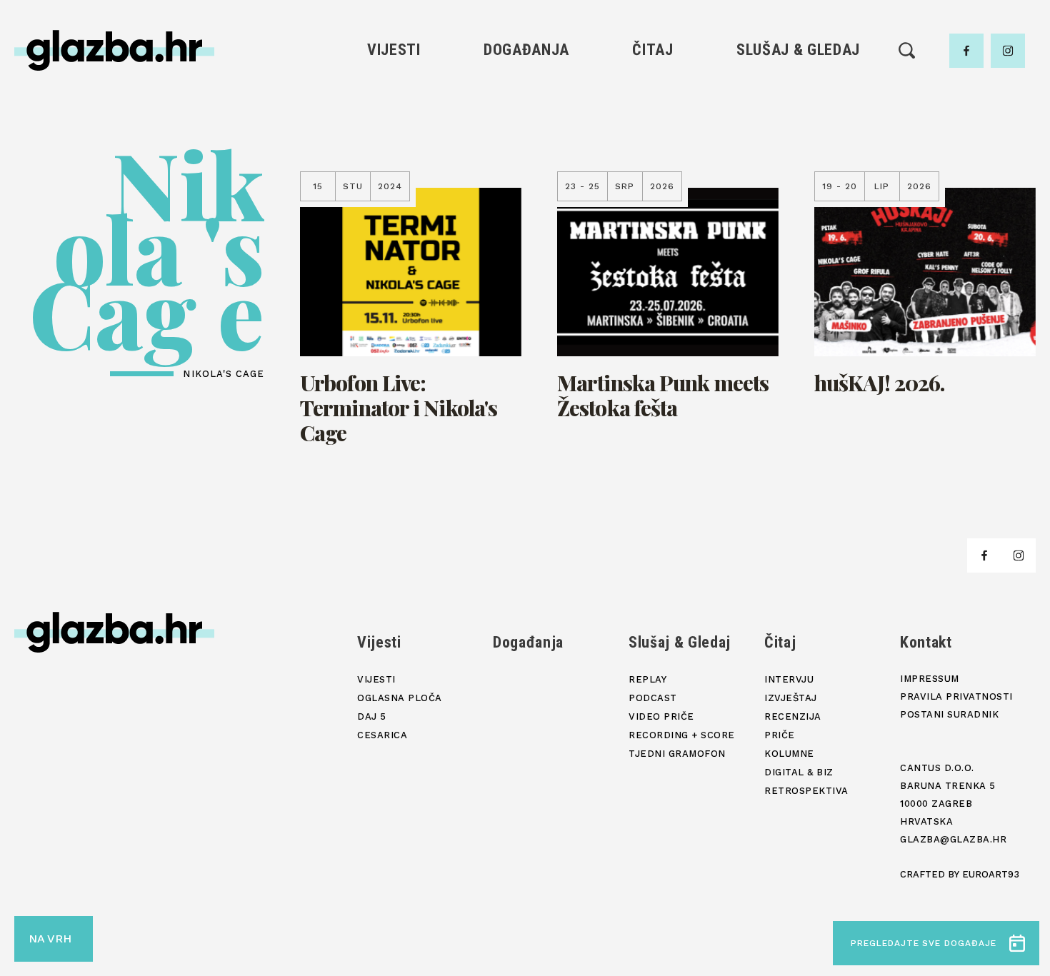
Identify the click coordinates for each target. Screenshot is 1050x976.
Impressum (929, 678)
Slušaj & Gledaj (798, 50)
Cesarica (393, 166)
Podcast (798, 142)
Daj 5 (394, 190)
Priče (652, 166)
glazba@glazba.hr (953, 839)
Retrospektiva (652, 239)
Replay (798, 93)
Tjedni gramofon (798, 117)
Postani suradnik (949, 714)
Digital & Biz (653, 214)
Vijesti (394, 50)
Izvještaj (653, 117)
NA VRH (50, 938)
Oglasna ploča (394, 117)
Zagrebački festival (394, 142)
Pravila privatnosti (956, 696)
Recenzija (652, 142)
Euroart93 (990, 874)
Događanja (526, 50)
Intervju (653, 93)
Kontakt (926, 642)
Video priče (797, 166)
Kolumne (652, 190)
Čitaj (652, 50)
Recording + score (798, 190)
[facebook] (966, 51)
